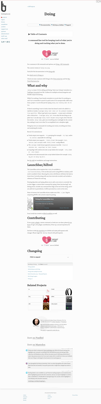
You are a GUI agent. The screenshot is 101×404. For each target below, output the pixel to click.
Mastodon (58, 321)
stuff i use (4, 36)
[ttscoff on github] (4, 42)
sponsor (3, 31)
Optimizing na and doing (34, 269)
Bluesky (42, 327)
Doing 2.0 (30, 278)
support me (4, 29)
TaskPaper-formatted (33, 92)
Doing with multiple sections (35, 271)
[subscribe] (2, 42)
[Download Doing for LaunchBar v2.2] (30, 203)
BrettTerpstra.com (5, 14)
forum (3, 22)
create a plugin (35, 222)
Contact (49, 395)
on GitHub (58, 25)
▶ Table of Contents (37, 34)
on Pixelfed (38, 338)
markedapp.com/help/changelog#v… (37, 381)
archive (3, 27)
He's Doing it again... (33, 276)
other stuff (4, 38)
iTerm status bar (58, 79)
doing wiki (51, 71)
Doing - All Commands (62, 64)
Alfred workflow (48, 213)
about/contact (5, 34)
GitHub (53, 321)
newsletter (4, 24)
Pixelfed (24, 398)
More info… (67, 208)
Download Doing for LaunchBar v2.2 (44, 201)
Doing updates (31, 267)
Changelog (46, 208)
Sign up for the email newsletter (47, 324)
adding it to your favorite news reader (48, 326)
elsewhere (64, 321)
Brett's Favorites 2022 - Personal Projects (37, 274)
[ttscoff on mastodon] (7, 42)
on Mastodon (39, 345)
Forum (49, 398)
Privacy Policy (75, 395)
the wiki (32, 160)
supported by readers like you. (53, 330)
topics (3, 19)
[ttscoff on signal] (9, 42)
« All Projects (31, 6)
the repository (41, 231)
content (44, 330)
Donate (61, 208)
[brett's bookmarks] (5, 42)
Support (68, 25)
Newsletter (50, 396)
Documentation (45, 25)
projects (4, 17)
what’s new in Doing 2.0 (36, 75)
